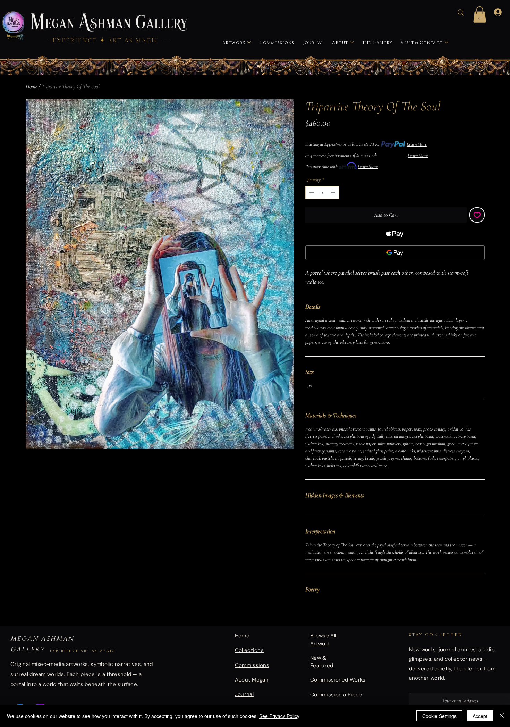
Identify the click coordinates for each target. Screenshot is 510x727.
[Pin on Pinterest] (323, 614)
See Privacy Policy (279, 715)
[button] (479, 14)
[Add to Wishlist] (477, 215)
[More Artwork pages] (249, 42)
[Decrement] (310, 192)
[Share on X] (349, 614)
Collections (249, 650)
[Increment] (333, 192)
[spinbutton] (322, 192)
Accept (480, 715)
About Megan (252, 679)
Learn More (417, 144)
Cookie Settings (439, 715)
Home (31, 86)
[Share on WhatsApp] (336, 614)
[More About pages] (352, 42)
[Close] (502, 715)
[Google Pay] (394, 252)
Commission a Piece (336, 694)
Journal (244, 694)
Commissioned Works (338, 679)
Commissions (252, 665)
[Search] (460, 12)
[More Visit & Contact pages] (446, 42)
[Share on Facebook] (310, 614)
